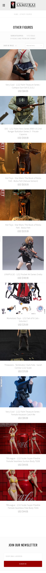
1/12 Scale (31, 36)
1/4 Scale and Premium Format (23, 38)
